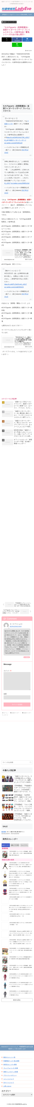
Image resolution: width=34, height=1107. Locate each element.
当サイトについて (8, 1082)
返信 (27, 657)
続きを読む (17, 1000)
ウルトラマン (24, 845)
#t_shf (6, 140)
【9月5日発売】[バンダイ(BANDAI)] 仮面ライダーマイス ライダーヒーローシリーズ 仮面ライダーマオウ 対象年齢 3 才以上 (20, 975)
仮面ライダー (5, 845)
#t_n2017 (26, 137)
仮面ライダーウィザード (10, 22)
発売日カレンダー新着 (10, 1064)
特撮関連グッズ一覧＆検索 (11, 1061)
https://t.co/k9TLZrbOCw (12, 284)
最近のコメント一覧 (9, 1057)
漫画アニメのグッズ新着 (10, 1071)
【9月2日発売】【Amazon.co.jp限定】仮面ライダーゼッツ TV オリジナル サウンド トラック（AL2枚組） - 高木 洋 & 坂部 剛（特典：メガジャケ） (20, 933)
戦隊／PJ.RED (15, 845)
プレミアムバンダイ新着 (10, 1068)
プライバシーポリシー (10, 1075)
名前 (5, 694)
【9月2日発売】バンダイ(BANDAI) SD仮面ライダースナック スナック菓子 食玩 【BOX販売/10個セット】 (20, 950)
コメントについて (8, 1079)
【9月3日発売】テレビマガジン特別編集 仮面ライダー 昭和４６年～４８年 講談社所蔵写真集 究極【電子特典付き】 (21, 853)
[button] (30, 762)
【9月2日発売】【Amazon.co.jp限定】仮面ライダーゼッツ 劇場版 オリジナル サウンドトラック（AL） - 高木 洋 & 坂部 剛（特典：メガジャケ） (20, 941)
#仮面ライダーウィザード (17, 140)
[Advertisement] (17, 85)
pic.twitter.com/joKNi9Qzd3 (13, 143)
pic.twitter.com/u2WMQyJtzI (20, 183)
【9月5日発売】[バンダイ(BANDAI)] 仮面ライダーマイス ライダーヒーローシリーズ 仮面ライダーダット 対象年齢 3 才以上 (20, 984)
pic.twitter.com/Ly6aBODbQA (14, 287)
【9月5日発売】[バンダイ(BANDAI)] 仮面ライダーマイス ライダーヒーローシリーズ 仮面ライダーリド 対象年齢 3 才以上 (20, 993)
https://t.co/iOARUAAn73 (15, 137)
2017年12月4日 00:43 (15, 626)
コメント (8, 670)
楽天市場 (4, 831)
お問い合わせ (7, 1086)
